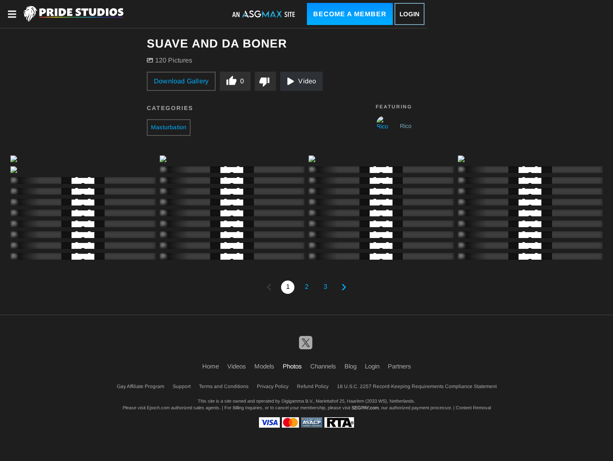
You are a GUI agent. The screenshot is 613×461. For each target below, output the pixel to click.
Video (307, 81)
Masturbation (168, 127)
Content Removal (473, 407)
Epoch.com (158, 407)
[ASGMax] (73, 14)
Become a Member (350, 14)
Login (409, 14)
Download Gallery (181, 81)
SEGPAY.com (365, 407)
